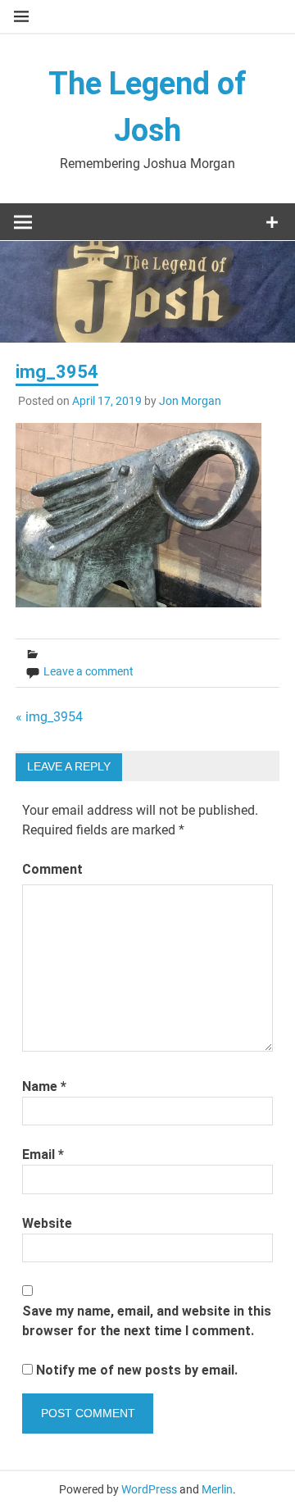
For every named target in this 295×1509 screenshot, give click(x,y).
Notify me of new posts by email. (137, 1370)
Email (43, 1154)
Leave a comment (88, 671)
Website (47, 1223)
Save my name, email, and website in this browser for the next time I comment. (146, 1321)
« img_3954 (49, 717)
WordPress (149, 1489)
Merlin (217, 1489)
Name (44, 1086)
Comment (52, 869)
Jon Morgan (190, 400)
